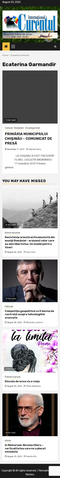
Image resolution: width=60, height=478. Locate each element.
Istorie (8, 440)
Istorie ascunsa (12, 232)
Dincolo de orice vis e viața (22, 381)
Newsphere (45, 470)
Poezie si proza (12, 377)
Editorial (9, 306)
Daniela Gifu (31, 456)
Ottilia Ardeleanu (33, 386)
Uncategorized (32, 128)
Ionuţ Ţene (30, 252)
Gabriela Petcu (34, 149)
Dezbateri (19, 128)
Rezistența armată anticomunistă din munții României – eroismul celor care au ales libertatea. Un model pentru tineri (30, 242)
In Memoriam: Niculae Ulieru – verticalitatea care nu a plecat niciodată (25, 448)
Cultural (9, 128)
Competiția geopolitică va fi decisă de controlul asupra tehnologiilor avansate (29, 314)
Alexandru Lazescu (34, 322)
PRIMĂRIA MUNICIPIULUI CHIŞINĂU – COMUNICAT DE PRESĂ (28, 138)
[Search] (55, 46)
